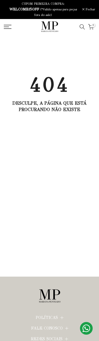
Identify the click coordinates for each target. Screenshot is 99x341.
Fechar (90, 9)
